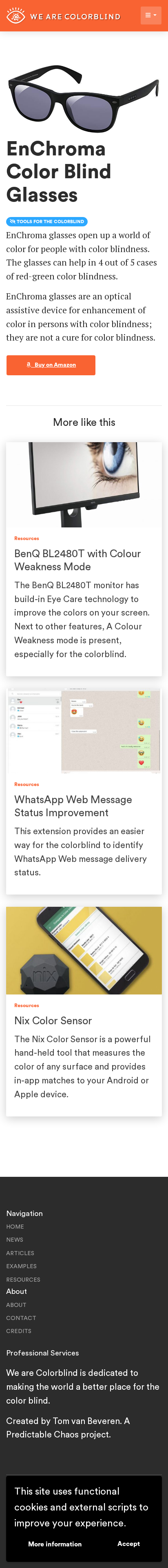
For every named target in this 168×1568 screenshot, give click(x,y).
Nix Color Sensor (53, 1021)
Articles (20, 1253)
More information (55, 1544)
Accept (128, 1544)
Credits (18, 1331)
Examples (21, 1266)
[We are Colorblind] (64, 15)
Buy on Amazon (53, 365)
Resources (23, 1280)
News (14, 1240)
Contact (21, 1318)
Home (15, 1227)
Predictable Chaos (42, 1435)
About (16, 1305)
